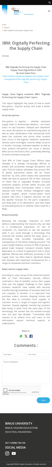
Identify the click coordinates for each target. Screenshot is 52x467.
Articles (6, 28)
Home (4, 25)
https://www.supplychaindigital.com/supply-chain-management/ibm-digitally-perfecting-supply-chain (26, 79)
